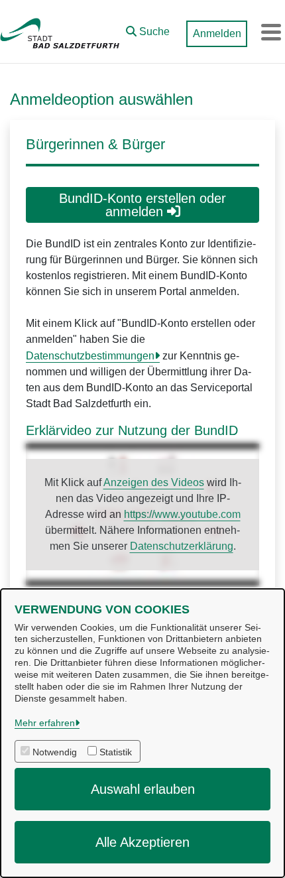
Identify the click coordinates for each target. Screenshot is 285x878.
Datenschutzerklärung (181, 546)
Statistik (115, 752)
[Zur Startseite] (59, 32)
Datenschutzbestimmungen (90, 355)
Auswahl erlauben (143, 789)
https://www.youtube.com (182, 514)
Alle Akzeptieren (142, 842)
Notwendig (54, 752)
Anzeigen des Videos (153, 482)
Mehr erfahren (45, 723)
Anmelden (217, 33)
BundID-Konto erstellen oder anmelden (142, 205)
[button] (147, 28)
